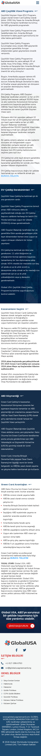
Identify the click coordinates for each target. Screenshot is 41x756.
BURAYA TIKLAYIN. (10, 175)
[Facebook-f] (16, 650)
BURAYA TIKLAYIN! (19, 558)
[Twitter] (24, 650)
